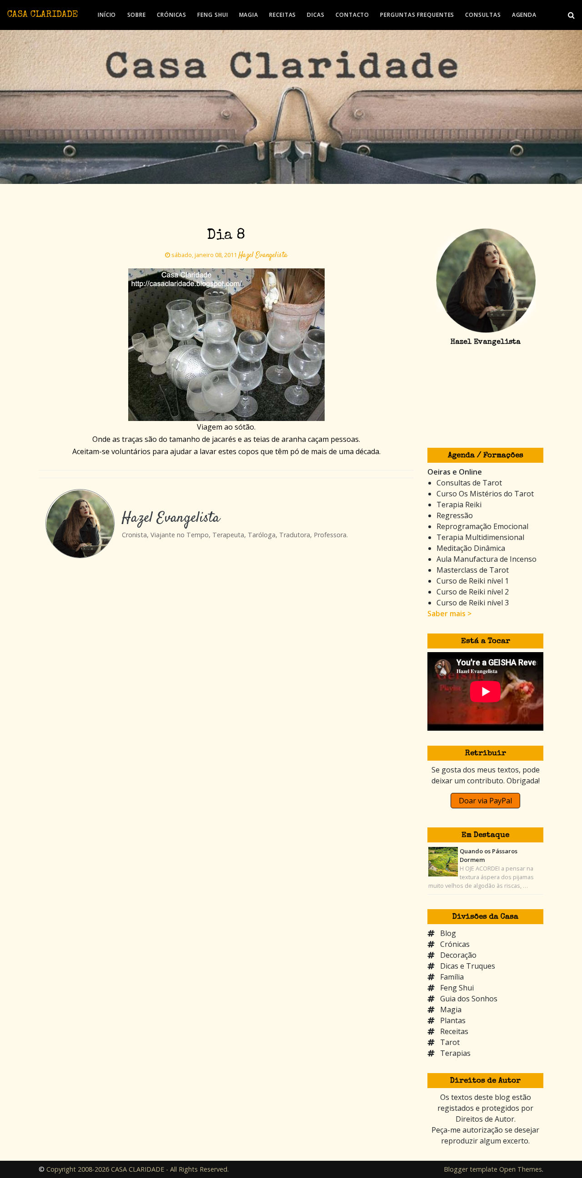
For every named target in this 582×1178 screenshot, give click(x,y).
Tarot (450, 1042)
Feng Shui (457, 988)
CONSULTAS (483, 15)
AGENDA (524, 15)
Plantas (453, 1020)
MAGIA (249, 15)
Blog (448, 933)
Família (452, 977)
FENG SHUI (212, 15)
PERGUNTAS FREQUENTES (417, 15)
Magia (451, 1010)
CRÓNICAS (171, 15)
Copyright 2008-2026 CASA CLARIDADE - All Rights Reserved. (137, 1169)
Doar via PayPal (485, 801)
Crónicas (455, 944)
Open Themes (520, 1169)
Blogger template (470, 1169)
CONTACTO (352, 15)
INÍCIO (107, 15)
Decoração (458, 955)
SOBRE (136, 15)
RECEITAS (282, 15)
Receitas (454, 1031)
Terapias (455, 1053)
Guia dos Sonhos (468, 999)
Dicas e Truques (467, 966)
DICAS (316, 15)
